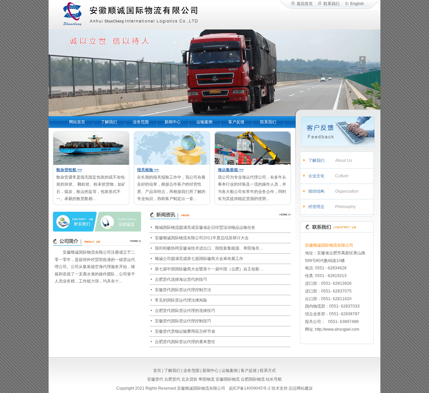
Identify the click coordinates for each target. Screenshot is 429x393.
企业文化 (316, 176)
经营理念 (316, 206)
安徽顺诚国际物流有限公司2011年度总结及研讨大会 (202, 238)
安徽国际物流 (228, 379)
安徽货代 (155, 379)
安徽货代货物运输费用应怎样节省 (185, 331)
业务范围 (141, 122)
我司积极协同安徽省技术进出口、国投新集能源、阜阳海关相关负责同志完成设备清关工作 (209, 248)
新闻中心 (173, 122)
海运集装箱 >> (231, 170)
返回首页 (305, 3)
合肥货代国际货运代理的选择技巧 (185, 310)
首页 (157, 370)
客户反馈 (236, 122)
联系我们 (331, 3)
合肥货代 (172, 379)
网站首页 (77, 122)
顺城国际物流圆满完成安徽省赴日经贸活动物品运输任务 (205, 227)
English (357, 3)
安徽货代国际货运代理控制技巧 (183, 321)
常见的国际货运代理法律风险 (181, 300)
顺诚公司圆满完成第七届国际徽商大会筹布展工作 (199, 258)
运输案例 (204, 122)
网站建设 (305, 388)
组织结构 (316, 191)
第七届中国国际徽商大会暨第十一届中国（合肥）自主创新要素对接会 (209, 269)
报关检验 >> (148, 170)
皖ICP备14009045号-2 (249, 388)
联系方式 (268, 370)
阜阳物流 (206, 379)
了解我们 (109, 122)
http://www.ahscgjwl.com (337, 329)
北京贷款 (189, 379)
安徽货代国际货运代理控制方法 (183, 289)
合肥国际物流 (253, 379)
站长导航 (274, 379)
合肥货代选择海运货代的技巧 (181, 279)
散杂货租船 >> (69, 170)
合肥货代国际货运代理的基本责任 (185, 341)
